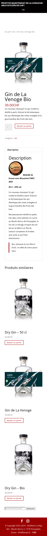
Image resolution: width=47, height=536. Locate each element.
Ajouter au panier (24, 126)
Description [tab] (12, 149)
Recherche (30, 508)
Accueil (8, 32)
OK (23, 9)
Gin (13, 32)
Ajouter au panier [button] (14, 342)
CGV (34, 532)
